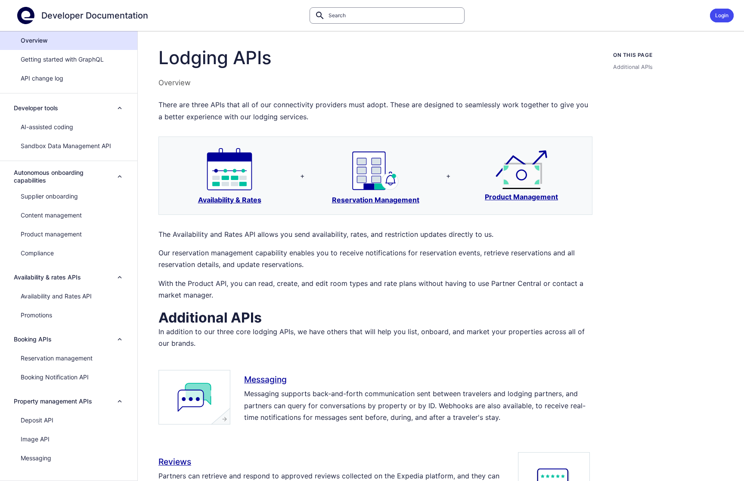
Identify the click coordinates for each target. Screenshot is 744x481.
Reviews (174, 461)
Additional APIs (633, 67)
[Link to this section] (272, 316)
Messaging (265, 379)
